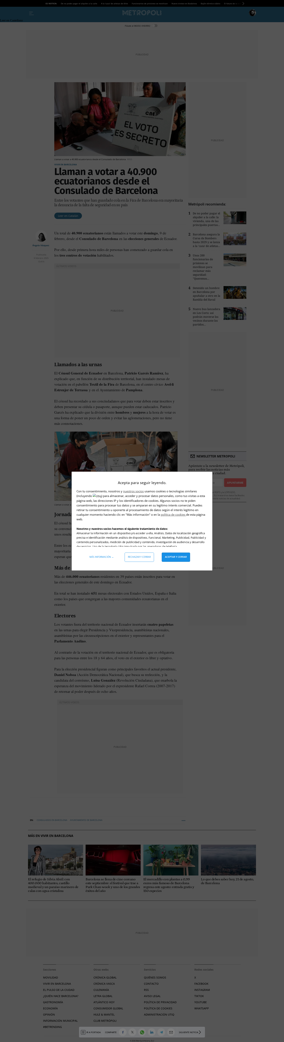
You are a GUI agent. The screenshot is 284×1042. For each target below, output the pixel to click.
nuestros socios (133, 491)
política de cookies (173, 514)
